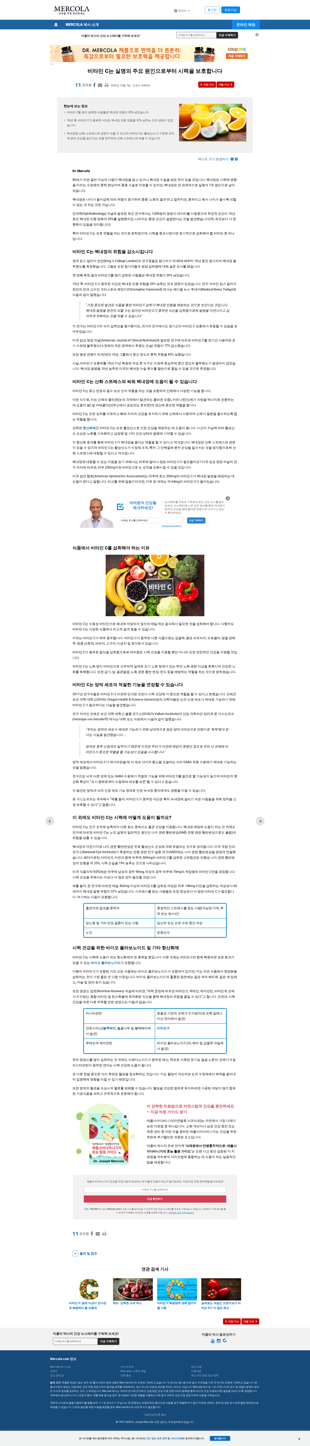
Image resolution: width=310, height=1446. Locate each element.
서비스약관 (176, 1438)
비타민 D (163, 1028)
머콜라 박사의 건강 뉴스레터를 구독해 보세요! (110, 35)
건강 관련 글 (57, 1375)
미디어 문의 (127, 1366)
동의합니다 (220, 1438)
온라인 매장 (245, 24)
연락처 (54, 1371)
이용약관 (196, 1371)
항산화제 (89, 428)
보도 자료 (196, 1366)
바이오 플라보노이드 (106, 963)
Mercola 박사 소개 (82, 24)
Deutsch (180, 17)
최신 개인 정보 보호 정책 (204, 1375)
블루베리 (109, 1028)
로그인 (212, 10)
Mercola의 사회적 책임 (133, 1371)
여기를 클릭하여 (107, 1402)
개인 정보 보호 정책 (156, 1438)
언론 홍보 (126, 1375)
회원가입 (231, 10)
